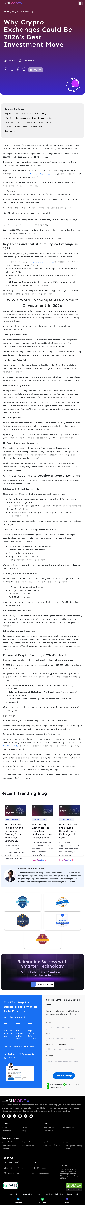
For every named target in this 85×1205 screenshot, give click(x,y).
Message (50, 1056)
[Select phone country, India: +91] (49, 1049)
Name (49, 1023)
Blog (14, 11)
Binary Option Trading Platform (72, 1147)
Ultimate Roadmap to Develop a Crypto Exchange (28, 122)
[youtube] (31, 1116)
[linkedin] (9, 1116)
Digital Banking (28, 1142)
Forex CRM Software (51, 1145)
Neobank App (28, 1145)
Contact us (6, 1131)
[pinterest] (25, 1116)
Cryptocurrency (26, 11)
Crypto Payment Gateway (9, 1147)
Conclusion (10, 131)
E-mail (49, 1033)
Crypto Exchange (9, 1142)
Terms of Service (49, 1131)
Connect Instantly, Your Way (19, 1046)
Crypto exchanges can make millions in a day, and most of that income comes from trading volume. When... (42, 848)
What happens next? (14, 1017)
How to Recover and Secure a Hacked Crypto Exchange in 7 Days (68, 831)
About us (5, 1127)
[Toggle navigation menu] (80, 3)
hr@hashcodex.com (43, 1168)
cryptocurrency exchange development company (35, 174)
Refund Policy (68, 1127)
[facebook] (3, 1116)
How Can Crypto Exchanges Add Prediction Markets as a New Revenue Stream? (42, 831)
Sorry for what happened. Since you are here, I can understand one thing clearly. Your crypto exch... (69, 848)
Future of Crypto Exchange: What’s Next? (24, 127)
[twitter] (14, 1116)
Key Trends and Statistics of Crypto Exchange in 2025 (29, 113)
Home (6, 11)
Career (25, 1127)
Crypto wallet (68, 1142)
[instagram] (20, 1116)
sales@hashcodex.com (15, 1168)
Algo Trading (48, 1142)
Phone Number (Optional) (56, 1044)
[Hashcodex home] (12, 3)
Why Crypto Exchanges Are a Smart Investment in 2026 (30, 118)
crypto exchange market (42, 262)
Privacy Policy (48, 1127)
